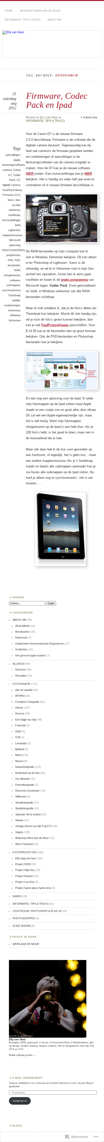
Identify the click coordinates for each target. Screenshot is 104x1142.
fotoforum (14, 209)
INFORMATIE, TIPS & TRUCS (45, 121)
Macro (19, 754)
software (15, 280)
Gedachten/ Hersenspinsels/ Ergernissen (39, 643)
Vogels (19, 832)
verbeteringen (12, 305)
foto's (11, 200)
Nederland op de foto (27, 772)
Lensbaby (21, 743)
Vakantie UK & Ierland (28, 814)
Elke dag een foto (25, 858)
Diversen (20, 669)
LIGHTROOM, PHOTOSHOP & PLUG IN (37, 911)
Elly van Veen (49, 117)
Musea (19, 761)
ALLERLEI (19, 663)
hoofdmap (14, 215)
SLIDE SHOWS (22, 925)
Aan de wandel (23, 689)
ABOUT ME (54, 19)
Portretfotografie (24, 784)
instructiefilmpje (11, 220)
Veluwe (19, 820)
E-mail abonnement (27, 1077)
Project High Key (25, 870)
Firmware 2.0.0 (11, 194)
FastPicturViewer (12, 190)
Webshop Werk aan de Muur (40, 10)
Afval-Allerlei (22, 625)
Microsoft (14, 240)
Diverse (19, 713)
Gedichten (21, 649)
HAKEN (17, 896)
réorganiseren (12, 275)
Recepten (21, 675)
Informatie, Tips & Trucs (22, 19)
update (16, 300)
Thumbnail (14, 295)
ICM (17, 737)
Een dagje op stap (25, 719)
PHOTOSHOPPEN (13, 250)
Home (9, 10)
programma (13, 255)
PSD (10, 260)
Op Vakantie (22, 778)
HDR (18, 731)
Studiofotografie (24, 808)
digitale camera (11, 184)
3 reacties (90, 117)
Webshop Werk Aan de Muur (32, 837)
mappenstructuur (12, 235)
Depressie (21, 637)
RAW (17, 270)
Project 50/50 (23, 864)
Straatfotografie (24, 802)
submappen (13, 285)
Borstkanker (22, 631)
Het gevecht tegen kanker (30, 655)
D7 (18, 179)
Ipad (17, 224)
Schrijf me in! (20, 1101)
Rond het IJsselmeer (27, 790)
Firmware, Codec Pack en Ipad (56, 100)
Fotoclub (20, 725)
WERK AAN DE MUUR (26, 944)
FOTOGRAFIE (21, 683)
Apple (17, 159)
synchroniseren (11, 290)
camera (7, 169)
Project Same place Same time (33, 887)
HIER (30, 173)
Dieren (19, 707)
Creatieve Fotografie (27, 701)
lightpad (19, 749)
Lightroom (14, 230)
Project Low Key (24, 881)
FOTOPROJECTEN (25, 852)
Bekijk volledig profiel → (22, 1055)
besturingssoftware (13, 164)
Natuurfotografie (24, 766)
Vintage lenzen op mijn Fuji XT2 (33, 826)
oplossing (14, 245)
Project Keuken (24, 876)
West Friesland (24, 844)
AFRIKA (19, 695)
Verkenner (14, 310)
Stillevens (20, 796)
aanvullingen (13, 154)
